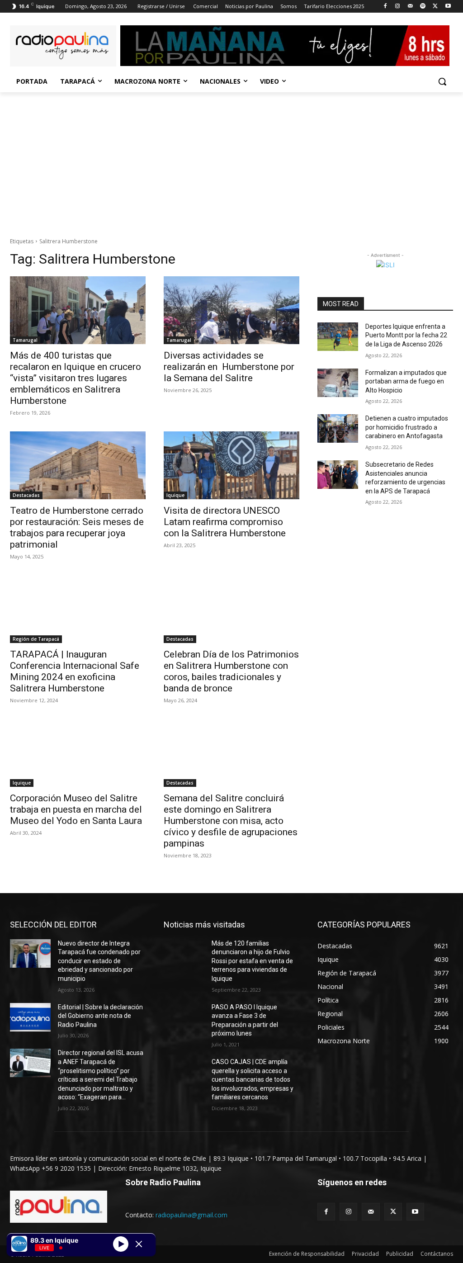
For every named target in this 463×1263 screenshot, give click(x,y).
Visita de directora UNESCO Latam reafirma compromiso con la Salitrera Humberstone (225, 522)
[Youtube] (448, 6)
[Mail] (410, 6)
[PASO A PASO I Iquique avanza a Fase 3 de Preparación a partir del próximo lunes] (184, 1017)
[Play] (121, 1244)
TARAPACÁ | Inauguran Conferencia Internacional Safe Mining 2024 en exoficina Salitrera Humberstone (74, 671)
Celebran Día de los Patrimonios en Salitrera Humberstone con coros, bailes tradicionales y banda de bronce (231, 671)
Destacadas (26, 495)
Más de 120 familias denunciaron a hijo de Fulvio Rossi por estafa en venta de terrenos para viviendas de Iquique (252, 961)
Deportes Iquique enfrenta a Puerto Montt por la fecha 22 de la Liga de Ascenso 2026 (406, 335)
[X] (435, 6)
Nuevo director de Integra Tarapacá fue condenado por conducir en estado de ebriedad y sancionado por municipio (99, 961)
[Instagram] (397, 6)
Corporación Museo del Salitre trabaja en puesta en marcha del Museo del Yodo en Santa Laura (76, 809)
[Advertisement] (231, 160)
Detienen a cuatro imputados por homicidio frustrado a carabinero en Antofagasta (406, 427)
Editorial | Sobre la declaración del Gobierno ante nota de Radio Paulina (100, 1015)
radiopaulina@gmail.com (191, 1215)
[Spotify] (423, 6)
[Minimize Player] (138, 1244)
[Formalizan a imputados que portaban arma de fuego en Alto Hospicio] (337, 383)
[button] (442, 81)
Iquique (175, 495)
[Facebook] (385, 6)
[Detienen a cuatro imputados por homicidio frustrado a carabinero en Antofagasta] (337, 428)
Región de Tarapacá (36, 639)
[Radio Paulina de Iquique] (63, 45)
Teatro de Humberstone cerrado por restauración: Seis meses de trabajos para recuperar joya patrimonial (77, 527)
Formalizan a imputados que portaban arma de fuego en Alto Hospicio (406, 381)
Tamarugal (25, 340)
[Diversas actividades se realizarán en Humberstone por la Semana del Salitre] (231, 310)
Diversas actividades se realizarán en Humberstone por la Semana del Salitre (229, 366)
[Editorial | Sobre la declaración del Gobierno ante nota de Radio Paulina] (30, 1017)
